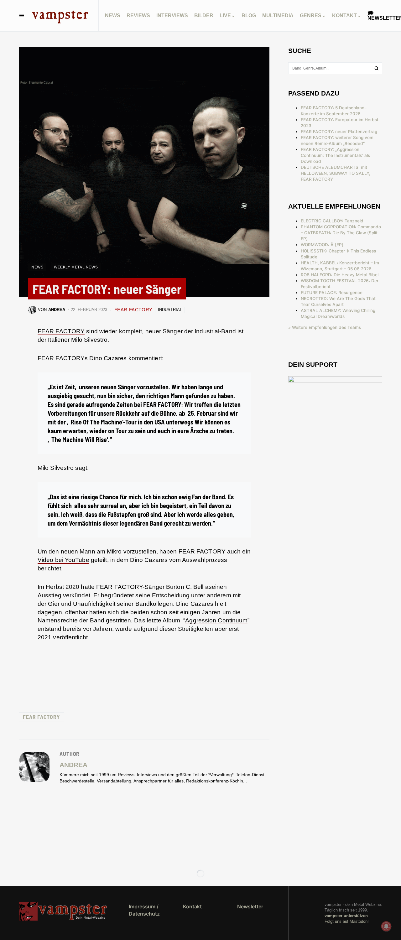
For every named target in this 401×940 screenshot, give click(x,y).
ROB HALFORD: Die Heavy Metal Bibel (339, 274)
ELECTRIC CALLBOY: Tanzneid (332, 220)
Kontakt (192, 906)
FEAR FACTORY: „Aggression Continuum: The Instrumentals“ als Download (335, 155)
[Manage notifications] (386, 926)
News (37, 267)
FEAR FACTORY (133, 309)
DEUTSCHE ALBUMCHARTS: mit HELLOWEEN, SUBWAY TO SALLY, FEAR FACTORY (335, 173)
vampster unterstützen (346, 915)
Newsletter (250, 906)
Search (376, 68)
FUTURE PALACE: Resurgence (331, 292)
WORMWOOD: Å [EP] (322, 244)
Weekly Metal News (76, 267)
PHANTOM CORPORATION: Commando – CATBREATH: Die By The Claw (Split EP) (341, 232)
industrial (170, 309)
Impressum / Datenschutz (144, 910)
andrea (73, 764)
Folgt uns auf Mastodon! (347, 921)
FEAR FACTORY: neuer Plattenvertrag (339, 131)
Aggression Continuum (216, 620)
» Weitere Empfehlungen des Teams (324, 327)
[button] (21, 15)
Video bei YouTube (63, 560)
